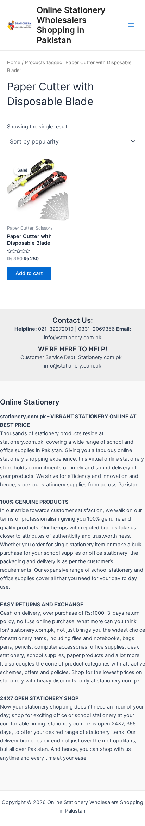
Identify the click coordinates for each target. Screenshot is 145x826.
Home (13, 62)
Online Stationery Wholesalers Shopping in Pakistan (71, 25)
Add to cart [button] (29, 273)
